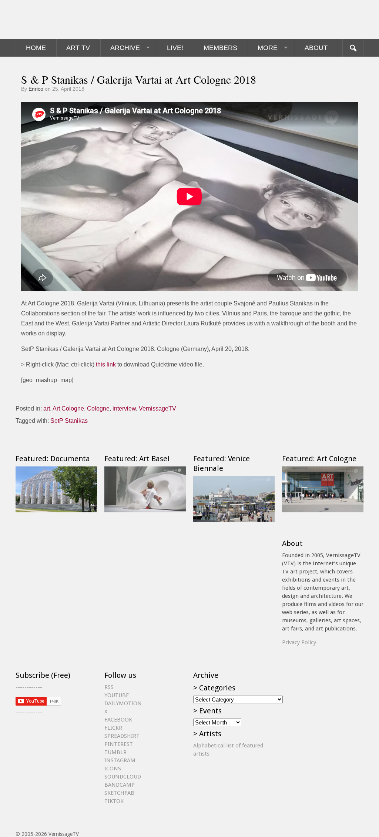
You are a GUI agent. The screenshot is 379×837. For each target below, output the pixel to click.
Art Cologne (68, 408)
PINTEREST (118, 744)
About (316, 47)
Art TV (78, 47)
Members (220, 47)
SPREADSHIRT (122, 736)
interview (124, 408)
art (46, 408)
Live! (175, 47)
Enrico (35, 89)
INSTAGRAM (119, 760)
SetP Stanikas (69, 421)
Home (36, 47)
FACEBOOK (118, 719)
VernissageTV (157, 408)
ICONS (112, 768)
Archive (125, 47)
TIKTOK (114, 801)
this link (106, 364)
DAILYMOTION (123, 703)
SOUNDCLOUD (122, 776)
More (268, 47)
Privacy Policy (299, 642)
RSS (109, 687)
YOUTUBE (116, 695)
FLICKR (113, 727)
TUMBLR (115, 752)
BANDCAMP (119, 784)
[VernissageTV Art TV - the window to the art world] (53, 19)
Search (353, 48)
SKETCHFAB (119, 793)
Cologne (98, 408)
